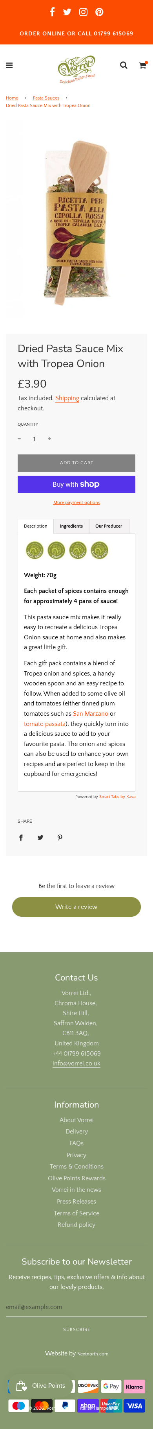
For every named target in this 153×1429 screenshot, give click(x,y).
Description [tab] (35, 526)
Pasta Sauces (46, 98)
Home (12, 98)
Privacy (76, 1155)
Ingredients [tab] (71, 526)
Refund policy (76, 1224)
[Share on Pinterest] (60, 838)
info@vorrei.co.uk (76, 1063)
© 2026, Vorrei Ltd (47, 1408)
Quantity (28, 424)
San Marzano (90, 713)
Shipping (67, 398)
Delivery (77, 1131)
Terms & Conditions (77, 1166)
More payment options (76, 502)
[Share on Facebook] (21, 838)
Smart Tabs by (112, 796)
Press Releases (76, 1201)
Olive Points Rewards (77, 1178)
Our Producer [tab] (109, 526)
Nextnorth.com (92, 1354)
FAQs (76, 1143)
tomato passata (45, 723)
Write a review (76, 906)
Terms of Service (76, 1213)
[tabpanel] (76, 663)
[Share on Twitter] (40, 838)
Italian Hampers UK (99, 1408)
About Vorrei (77, 1120)
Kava (130, 796)
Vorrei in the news (76, 1189)
